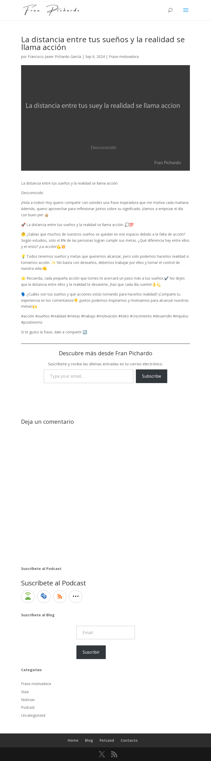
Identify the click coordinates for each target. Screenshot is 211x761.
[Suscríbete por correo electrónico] (43, 596)
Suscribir (91, 652)
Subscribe (151, 376)
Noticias (28, 699)
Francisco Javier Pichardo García (54, 56)
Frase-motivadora (124, 56)
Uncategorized (33, 715)
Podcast (28, 707)
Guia (25, 691)
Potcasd (107, 740)
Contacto (129, 740)
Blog (89, 740)
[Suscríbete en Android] (27, 596)
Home (73, 740)
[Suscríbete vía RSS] (59, 596)
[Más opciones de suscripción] (75, 596)
